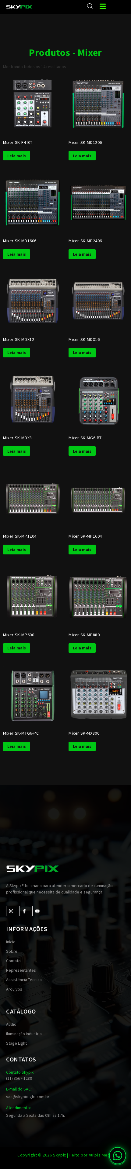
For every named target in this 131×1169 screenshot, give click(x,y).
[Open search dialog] (90, 6)
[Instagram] (11, 911)
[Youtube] (37, 911)
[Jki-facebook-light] (24, 911)
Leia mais (16, 156)
